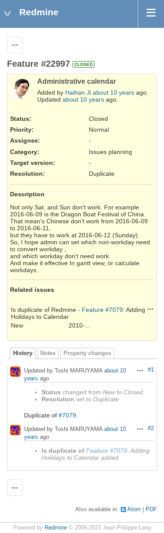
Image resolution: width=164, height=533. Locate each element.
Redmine (56, 528)
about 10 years (113, 92)
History (22, 353)
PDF (151, 509)
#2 (151, 428)
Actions (150, 308)
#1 (151, 370)
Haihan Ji (78, 92)
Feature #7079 (102, 309)
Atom (134, 509)
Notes (48, 353)
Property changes (87, 353)
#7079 (67, 415)
